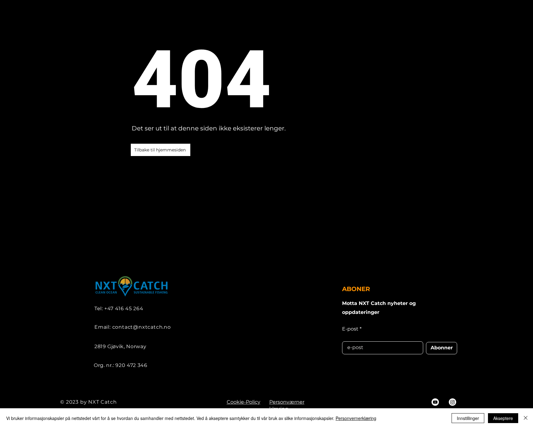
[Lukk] (525, 418)
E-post (350, 329)
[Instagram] (452, 402)
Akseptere (503, 418)
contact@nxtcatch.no (141, 327)
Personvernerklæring (356, 418)
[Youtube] (435, 402)
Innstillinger (468, 418)
